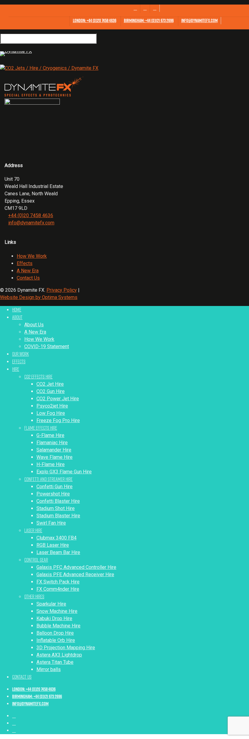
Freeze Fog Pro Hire (58, 420)
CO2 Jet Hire (50, 384)
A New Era (28, 271)
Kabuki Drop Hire (54, 618)
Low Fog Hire (50, 413)
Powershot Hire (53, 494)
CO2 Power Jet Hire (57, 398)
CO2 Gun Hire (50, 391)
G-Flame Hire (50, 435)
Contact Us (28, 278)
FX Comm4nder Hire (57, 589)
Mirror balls (48, 669)
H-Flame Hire (50, 464)
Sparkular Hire (51, 604)
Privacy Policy (61, 290)
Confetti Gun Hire (54, 486)
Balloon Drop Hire (55, 633)
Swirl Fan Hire (51, 523)
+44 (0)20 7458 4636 (30, 215)
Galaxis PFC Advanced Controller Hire (76, 567)
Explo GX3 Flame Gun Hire (64, 472)
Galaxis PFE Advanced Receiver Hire (75, 574)
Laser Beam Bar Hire (58, 552)
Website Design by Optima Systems (38, 297)
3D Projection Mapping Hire (65, 647)
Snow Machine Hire (56, 611)
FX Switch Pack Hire (58, 582)
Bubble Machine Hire (58, 626)
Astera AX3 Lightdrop (59, 655)
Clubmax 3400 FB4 (56, 538)
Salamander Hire (53, 450)
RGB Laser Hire (52, 545)
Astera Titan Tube (54, 662)
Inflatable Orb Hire (55, 640)
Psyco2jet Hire (52, 406)
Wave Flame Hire (54, 457)
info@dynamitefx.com (31, 223)
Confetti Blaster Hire (58, 501)
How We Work (32, 256)
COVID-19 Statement (46, 346)
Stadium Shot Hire (55, 508)
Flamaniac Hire (52, 442)
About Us (34, 325)
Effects (24, 263)
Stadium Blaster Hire (58, 516)
